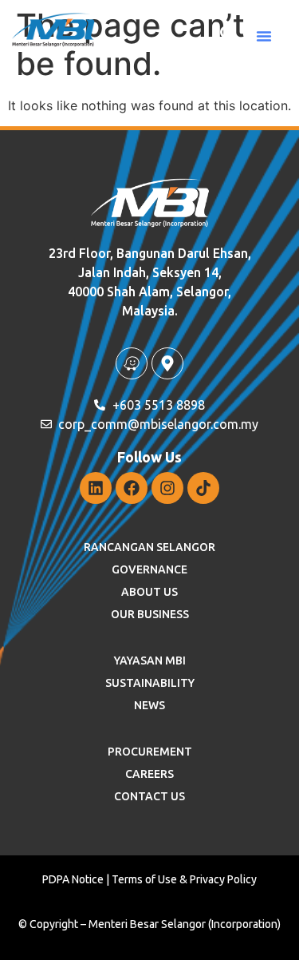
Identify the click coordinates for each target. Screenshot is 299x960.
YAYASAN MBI (150, 660)
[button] (264, 36)
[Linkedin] (96, 488)
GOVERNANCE (149, 569)
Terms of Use (144, 879)
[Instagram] (167, 488)
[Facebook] (132, 488)
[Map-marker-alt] (167, 363)
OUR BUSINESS (150, 614)
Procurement (150, 751)
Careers (149, 774)
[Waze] (132, 363)
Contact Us (149, 796)
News (149, 705)
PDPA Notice (73, 879)
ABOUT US (149, 591)
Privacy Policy (223, 879)
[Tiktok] (203, 488)
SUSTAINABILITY (150, 682)
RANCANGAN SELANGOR (149, 547)
